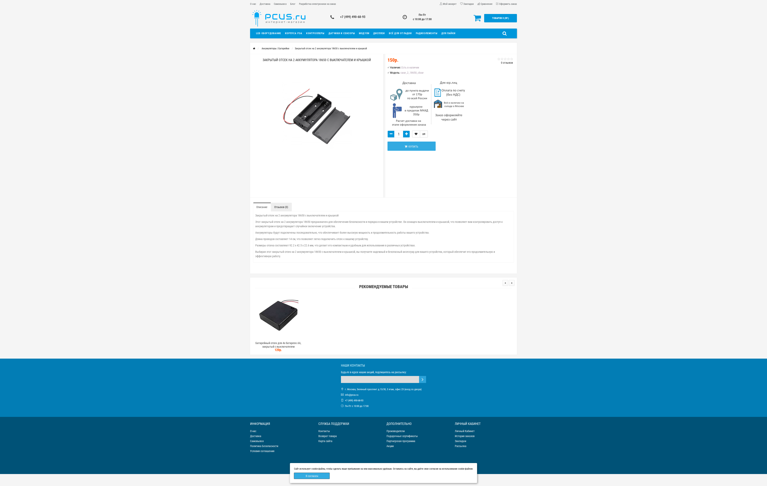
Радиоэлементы (427, 33)
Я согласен (312, 476)
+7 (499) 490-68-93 (352, 17)
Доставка (265, 3)
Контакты (324, 431)
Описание (261, 207)
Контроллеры (315, 33)
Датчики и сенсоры (342, 33)
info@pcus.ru (351, 394)
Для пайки (448, 33)
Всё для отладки (400, 33)
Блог (292, 3)
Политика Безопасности (264, 446)
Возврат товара (327, 436)
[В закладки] (416, 134)
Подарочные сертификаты (402, 436)
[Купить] (269, 338)
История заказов (465, 436)
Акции (390, 446)
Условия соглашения (262, 451)
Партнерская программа (400, 441)
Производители (395, 431)
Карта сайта (325, 441)
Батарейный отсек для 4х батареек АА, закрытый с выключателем (278, 344)
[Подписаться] (422, 379)
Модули (364, 33)
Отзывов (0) (281, 207)
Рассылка (460, 446)
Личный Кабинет (465, 431)
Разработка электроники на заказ (317, 3)
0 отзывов (507, 62)
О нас (253, 3)
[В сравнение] (424, 134)
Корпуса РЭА (293, 33)
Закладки (460, 441)
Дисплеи (379, 33)
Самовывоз (280, 3)
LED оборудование (268, 33)
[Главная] (254, 48)
